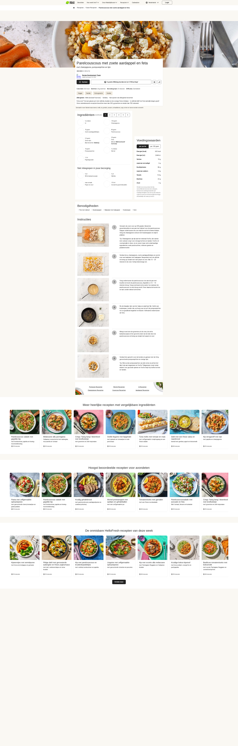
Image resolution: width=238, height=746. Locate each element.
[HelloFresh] (70, 2)
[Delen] (159, 82)
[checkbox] (77, 71)
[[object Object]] (154, 82)
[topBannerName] (119, 16)
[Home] (74, 8)
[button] (152, 2)
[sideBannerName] (149, 122)
